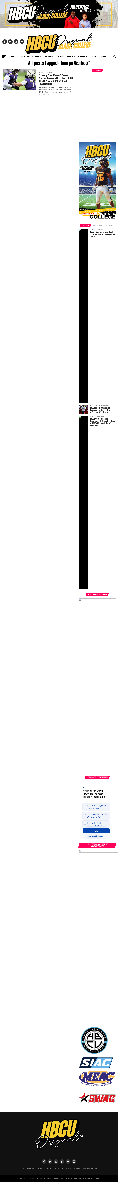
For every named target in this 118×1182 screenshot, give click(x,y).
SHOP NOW (71, 56)
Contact (93, 56)
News (29, 56)
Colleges (60, 56)
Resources (82, 56)
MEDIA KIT (77, 1168)
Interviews (49, 56)
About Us (30, 1168)
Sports (38, 56)
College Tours (59, 63)
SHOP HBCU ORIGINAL (90, 1168)
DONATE (104, 56)
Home (13, 56)
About (21, 56)
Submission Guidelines (63, 1168)
